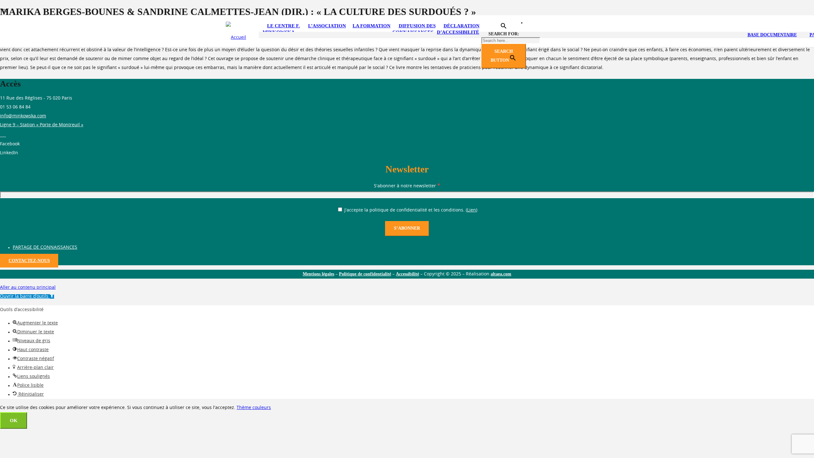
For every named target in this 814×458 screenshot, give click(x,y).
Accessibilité (407, 274)
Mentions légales (318, 274)
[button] (503, 27)
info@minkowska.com (23, 116)
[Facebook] (4, 135)
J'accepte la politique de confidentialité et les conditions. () (410, 210)
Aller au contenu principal (28, 287)
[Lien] (236, 37)
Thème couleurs (254, 408)
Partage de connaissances (45, 247)
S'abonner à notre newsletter (407, 186)
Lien (471, 210)
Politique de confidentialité (365, 274)
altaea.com (501, 274)
